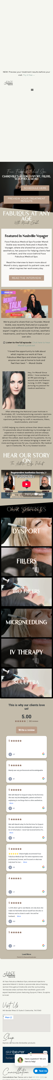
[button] (32, 90)
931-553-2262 (38, 1077)
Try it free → (29, 75)
